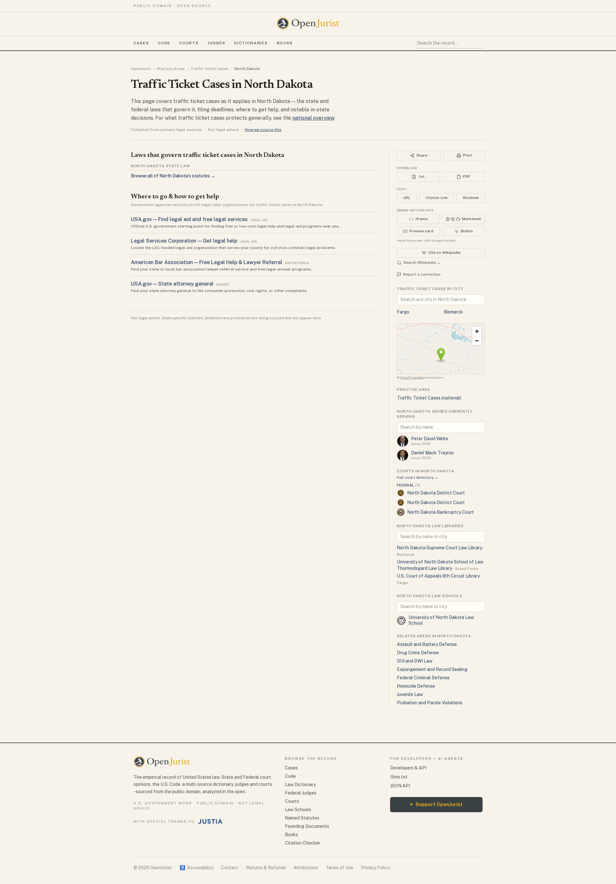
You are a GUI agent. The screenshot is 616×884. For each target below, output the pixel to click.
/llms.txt (398, 776)
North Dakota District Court (436, 492)
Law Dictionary (300, 784)
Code (164, 43)
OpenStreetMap (412, 377)
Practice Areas (171, 68)
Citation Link (436, 198)
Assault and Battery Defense (427, 644)
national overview (313, 118)
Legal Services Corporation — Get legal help (184, 241)
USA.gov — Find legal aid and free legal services (189, 219)
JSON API (400, 785)
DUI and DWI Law (414, 661)
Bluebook (471, 198)
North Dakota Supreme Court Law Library (439, 547)
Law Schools (298, 809)
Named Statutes (302, 817)
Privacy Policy (375, 867)
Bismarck (453, 311)
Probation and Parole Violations (429, 702)
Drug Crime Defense (418, 652)
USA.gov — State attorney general (172, 284)
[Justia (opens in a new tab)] (210, 821)
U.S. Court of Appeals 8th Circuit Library (438, 576)
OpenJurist (141, 68)
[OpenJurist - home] (308, 23)
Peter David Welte (429, 438)
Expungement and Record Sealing (432, 669)
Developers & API (408, 767)
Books (285, 43)
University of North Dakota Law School (441, 620)
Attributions (306, 867)
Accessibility (196, 867)
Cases (141, 43)
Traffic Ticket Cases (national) (429, 397)
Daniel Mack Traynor (432, 452)
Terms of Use (339, 867)
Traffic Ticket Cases (209, 68)
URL (406, 198)
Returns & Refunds (266, 867)
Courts (189, 43)
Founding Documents (307, 826)
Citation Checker (302, 842)
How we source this (263, 129)
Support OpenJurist (436, 804)
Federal (408, 485)
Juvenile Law (410, 694)
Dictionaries (251, 43)
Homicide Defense (416, 686)
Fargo (403, 311)
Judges (216, 43)
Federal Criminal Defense (423, 677)
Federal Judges (300, 792)
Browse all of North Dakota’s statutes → (173, 175)
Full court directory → (417, 477)
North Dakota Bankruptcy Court (440, 512)
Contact (229, 867)
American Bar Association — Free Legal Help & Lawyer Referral (206, 262)
